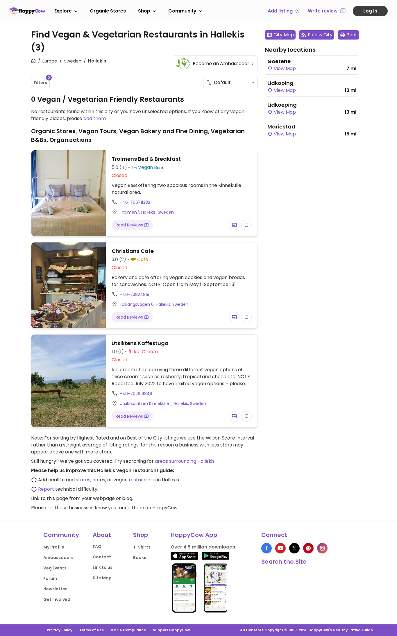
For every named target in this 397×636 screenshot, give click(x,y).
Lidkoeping (282, 104)
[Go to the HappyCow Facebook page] (266, 548)
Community (182, 11)
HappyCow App (194, 535)
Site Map (102, 578)
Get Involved (56, 599)
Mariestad (281, 126)
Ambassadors (58, 557)
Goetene (279, 61)
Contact (102, 557)
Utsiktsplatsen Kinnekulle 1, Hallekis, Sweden (163, 403)
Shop (144, 11)
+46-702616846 (136, 393)
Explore (63, 11)
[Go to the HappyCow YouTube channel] (280, 548)
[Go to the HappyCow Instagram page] (322, 548)
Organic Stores (108, 11)
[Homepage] (27, 11)
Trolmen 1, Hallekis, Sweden (147, 212)
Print (351, 34)
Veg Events (55, 568)
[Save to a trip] (234, 225)
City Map (283, 34)
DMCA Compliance (128, 630)
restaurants (142, 479)
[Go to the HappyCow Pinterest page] (308, 548)
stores (83, 479)
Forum (50, 578)
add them (94, 118)
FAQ (97, 546)
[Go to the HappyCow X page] (294, 548)
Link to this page (49, 498)
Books (139, 557)
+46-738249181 (135, 294)
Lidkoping (280, 83)
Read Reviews (130, 225)
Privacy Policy (59, 630)
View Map (284, 68)
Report (46, 489)
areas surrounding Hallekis (184, 461)
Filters (42, 81)
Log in (370, 11)
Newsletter (55, 589)
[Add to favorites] (246, 225)
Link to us (102, 567)
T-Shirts (142, 547)
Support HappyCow (171, 630)
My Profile (53, 547)
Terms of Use (91, 630)
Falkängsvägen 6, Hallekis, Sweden (154, 304)
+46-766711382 (135, 202)
